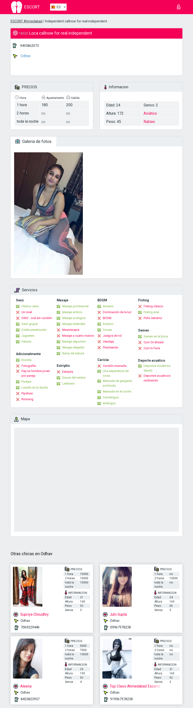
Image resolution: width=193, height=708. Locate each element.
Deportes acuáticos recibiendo (157, 378)
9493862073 (29, 46)
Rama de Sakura (73, 353)
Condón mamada (114, 366)
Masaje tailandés (73, 324)
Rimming (27, 399)
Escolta (26, 360)
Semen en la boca (156, 336)
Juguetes (27, 335)
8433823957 (30, 699)
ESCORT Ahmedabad (26, 21)
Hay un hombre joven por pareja (35, 373)
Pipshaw (27, 393)
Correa (107, 330)
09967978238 (120, 627)
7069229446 (30, 627)
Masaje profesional (75, 306)
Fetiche (26, 341)
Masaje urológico (74, 318)
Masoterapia (70, 330)
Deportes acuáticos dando (157, 368)
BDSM (107, 318)
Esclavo (108, 324)
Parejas (26, 381)
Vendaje (108, 341)
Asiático (150, 113)
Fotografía (28, 366)
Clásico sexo (30, 306)
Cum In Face (152, 348)
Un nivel (26, 312)
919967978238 (121, 699)
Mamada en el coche (117, 391)
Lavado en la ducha (34, 387)
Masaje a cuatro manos (78, 335)
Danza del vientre (73, 377)
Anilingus (109, 403)
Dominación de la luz (117, 312)
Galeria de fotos (36, 141)
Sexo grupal (29, 324)
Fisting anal (151, 312)
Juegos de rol (112, 335)
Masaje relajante (73, 347)
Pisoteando (110, 347)
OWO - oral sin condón (36, 318)
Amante (108, 306)
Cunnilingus (111, 397)
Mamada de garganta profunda (117, 383)
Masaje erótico (72, 312)
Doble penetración (34, 330)
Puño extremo (153, 318)
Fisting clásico (153, 306)
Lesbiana (68, 383)
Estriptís (67, 371)
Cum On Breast (154, 342)
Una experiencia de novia (116, 373)
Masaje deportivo (74, 341)
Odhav (25, 56)
